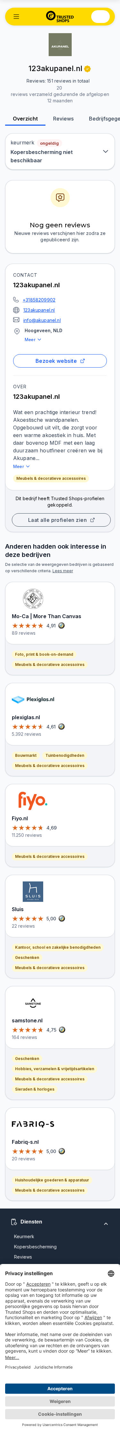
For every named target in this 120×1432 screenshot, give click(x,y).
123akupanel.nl (39, 310)
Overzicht (25, 118)
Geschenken (27, 957)
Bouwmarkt (25, 755)
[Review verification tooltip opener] (87, 69)
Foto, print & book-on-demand (44, 654)
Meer (30, 339)
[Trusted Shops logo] (60, 16)
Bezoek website (56, 361)
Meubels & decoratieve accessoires (51, 478)
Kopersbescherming (35, 1246)
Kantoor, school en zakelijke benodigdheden (57, 947)
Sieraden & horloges (34, 1089)
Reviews (63, 118)
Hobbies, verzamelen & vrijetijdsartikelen (54, 1068)
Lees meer (62, 570)
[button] (16, 17)
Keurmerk (24, 1236)
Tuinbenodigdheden (64, 755)
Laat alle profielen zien (57, 520)
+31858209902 (39, 300)
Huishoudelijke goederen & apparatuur (52, 1180)
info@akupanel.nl (42, 320)
